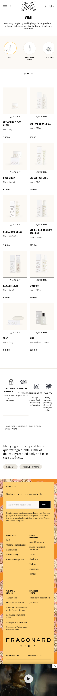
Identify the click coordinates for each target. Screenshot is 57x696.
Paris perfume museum (16, 622)
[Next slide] (50, 51)
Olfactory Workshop (15, 603)
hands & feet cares (29, 59)
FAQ (8, 540)
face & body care (31, 467)
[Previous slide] (6, 51)
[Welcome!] (29, 6)
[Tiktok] (34, 646)
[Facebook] (25, 646)
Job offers (33, 603)
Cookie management (15, 559)
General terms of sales (15, 545)
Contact (32, 574)
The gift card (11, 598)
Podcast (32, 564)
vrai (10, 58)
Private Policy (12, 555)
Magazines (33, 569)
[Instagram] (21, 646)
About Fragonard (36, 542)
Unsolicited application (39, 598)
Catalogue (33, 559)
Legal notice (11, 550)
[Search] (11, 6)
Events (32, 554)
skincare (10, 467)
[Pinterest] (29, 646)
